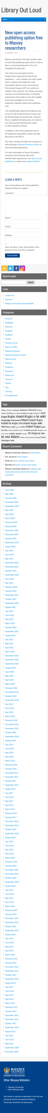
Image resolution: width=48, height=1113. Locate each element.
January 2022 (10, 627)
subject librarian (33, 161)
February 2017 (11, 813)
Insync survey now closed (23, 461)
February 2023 (11, 587)
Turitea (43, 437)
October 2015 (10, 878)
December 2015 (11, 870)
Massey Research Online (29, 145)
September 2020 (12, 664)
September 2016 (12, 834)
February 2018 (11, 765)
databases (24, 410)
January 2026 (10, 498)
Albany (3, 410)
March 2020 (10, 684)
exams (18, 413)
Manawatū (16, 420)
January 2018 (10, 769)
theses (32, 437)
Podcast (8, 363)
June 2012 (9, 1040)
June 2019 (9, 708)
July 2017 (9, 793)
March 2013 (10, 1003)
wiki (12, 440)
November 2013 (11, 971)
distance (39, 410)
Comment (9, 193)
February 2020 (11, 688)
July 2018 (9, 745)
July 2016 (9, 842)
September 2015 (12, 882)
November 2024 (11, 534)
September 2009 (12, 1048)
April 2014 (9, 951)
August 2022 (10, 607)
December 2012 (11, 1015)
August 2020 (10, 668)
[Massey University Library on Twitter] (10, 270)
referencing (11, 430)
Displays (8, 331)
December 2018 (11, 724)
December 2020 (11, 656)
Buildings (9, 323)
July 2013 (9, 987)
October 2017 (10, 781)
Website (8, 235)
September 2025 (12, 506)
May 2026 (9, 494)
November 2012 (11, 1019)
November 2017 (11, 777)
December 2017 (11, 773)
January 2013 (10, 1011)
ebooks (3, 413)
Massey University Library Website (19, 304)
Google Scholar (33, 413)
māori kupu (33, 426)
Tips (7, 387)
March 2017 (10, 809)
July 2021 (9, 639)
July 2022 (9, 611)
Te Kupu (33, 433)
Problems (9, 367)
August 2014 (10, 935)
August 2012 (10, 1032)
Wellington (5, 440)
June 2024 (9, 555)
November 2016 (11, 825)
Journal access (11, 343)
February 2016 (11, 862)
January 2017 (10, 817)
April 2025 (9, 514)
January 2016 (10, 866)
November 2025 (11, 502)
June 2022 (9, 615)
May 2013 (9, 995)
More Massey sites (16, 1090)
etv (15, 413)
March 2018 (10, 761)
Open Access (10, 359)
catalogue (15, 410)
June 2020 (9, 672)
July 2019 (9, 704)
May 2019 (9, 712)
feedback (24, 413)
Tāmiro (8, 383)
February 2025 (11, 522)
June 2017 (9, 797)
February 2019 (11, 720)
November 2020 (11, 660)
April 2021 (9, 648)
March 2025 (10, 518)
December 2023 (11, 563)
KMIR (43, 413)
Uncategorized (11, 395)
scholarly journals (30, 430)
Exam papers (34, 453)
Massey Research (12, 351)
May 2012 (9, 1044)
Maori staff (10, 427)
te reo (41, 433)
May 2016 (9, 850)
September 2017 (12, 785)
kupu (4, 416)
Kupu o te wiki (35, 416)
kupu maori (16, 416)
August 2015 (10, 886)
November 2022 (11, 595)
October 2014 (10, 927)
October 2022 (10, 599)
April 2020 (9, 680)
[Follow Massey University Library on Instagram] (22, 270)
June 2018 (9, 749)
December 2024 (11, 530)
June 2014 (9, 943)
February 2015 (11, 910)
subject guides (15, 433)
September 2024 (12, 543)
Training (8, 391)
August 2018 (10, 741)
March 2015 (10, 906)
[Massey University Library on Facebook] (16, 270)
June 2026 (9, 490)
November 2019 (11, 692)
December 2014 (11, 918)
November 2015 (11, 874)
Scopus (40, 430)
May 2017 (9, 801)
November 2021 (11, 631)
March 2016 (10, 858)
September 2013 (12, 979)
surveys (24, 434)
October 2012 (10, 1023)
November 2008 (11, 1052)
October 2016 (10, 829)
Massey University (16, 1087)
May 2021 (9, 644)
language (6, 420)
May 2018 (9, 753)
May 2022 (9, 619)
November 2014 (11, 922)
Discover (8, 300)
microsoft (18, 427)
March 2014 (10, 955)
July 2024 (9, 551)
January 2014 (10, 963)
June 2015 (9, 894)
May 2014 (9, 947)
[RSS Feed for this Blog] (4, 270)
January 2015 (10, 914)
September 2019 (12, 700)
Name (8, 218)
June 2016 (9, 846)
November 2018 (11, 729)
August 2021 (10, 636)
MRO (23, 427)
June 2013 (9, 991)
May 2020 (9, 676)
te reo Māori (10, 437)
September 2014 (12, 930)
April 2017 (9, 805)
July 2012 (9, 1036)
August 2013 (10, 983)
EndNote (8, 335)
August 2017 (10, 789)
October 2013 (10, 975)
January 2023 (10, 591)
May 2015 (9, 898)
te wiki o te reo (25, 437)
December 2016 (11, 821)
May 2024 (9, 559)
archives (9, 410)
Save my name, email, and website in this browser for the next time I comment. (22, 248)
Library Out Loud (21, 10)
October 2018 (10, 732)
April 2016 (9, 854)
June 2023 (9, 579)
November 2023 (11, 567)
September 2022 (12, 603)
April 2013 (9, 999)
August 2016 (10, 838)
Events (8, 339)
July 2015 (9, 890)
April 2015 (9, 902)
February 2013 (11, 1007)
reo (16, 430)
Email (8, 227)
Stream (7, 433)
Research (9, 371)
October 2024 (10, 539)
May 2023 (9, 583)
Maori (25, 420)
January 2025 (10, 526)
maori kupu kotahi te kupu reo (22, 422)
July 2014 (9, 939)
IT (39, 413)
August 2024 (10, 547)
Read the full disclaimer (22, 1102)
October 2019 (10, 696)
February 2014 (11, 959)
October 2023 (10, 571)
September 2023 (12, 575)
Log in (5, 19)
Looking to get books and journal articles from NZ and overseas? (23, 472)
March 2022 (10, 623)
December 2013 (11, 967)
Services (8, 379)
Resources (9, 375)
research (20, 430)
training (37, 437)
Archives (8, 319)
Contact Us (9, 295)
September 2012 (12, 1027)
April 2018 (9, 757)
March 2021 (10, 652)
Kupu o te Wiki (11, 347)
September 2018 (12, 737)
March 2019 (10, 716)
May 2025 (9, 510)
